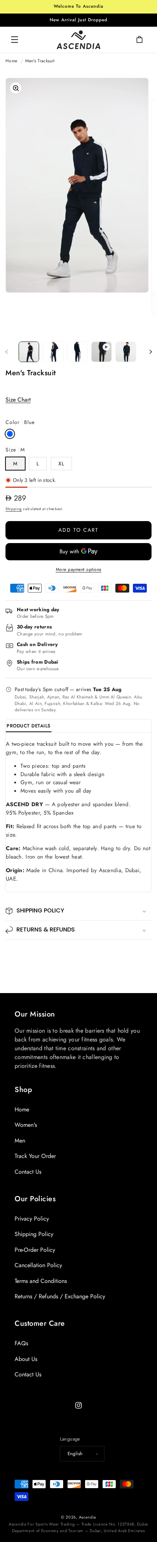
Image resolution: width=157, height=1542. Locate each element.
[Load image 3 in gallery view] (77, 352)
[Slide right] (150, 351)
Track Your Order (35, 1156)
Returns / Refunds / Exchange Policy (60, 1296)
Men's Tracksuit (40, 61)
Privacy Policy (32, 1218)
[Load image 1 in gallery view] (29, 352)
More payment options (79, 569)
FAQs (21, 1343)
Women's (26, 1125)
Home (11, 61)
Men (20, 1140)
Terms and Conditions (41, 1281)
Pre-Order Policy (35, 1250)
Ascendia (87, 1517)
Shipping (13, 509)
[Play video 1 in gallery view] (101, 352)
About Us (26, 1359)
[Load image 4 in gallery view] (125, 352)
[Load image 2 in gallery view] (53, 352)
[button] (15, 40)
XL (61, 463)
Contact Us (28, 1171)
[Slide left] (6, 351)
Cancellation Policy (38, 1265)
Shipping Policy (34, 1234)
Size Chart (18, 399)
